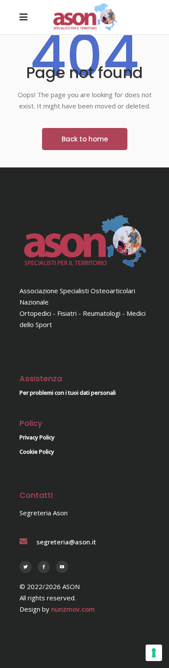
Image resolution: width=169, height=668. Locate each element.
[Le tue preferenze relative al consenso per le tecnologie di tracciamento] (154, 653)
